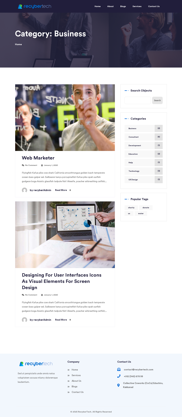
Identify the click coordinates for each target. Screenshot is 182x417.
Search (157, 101)
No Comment (31, 165)
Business (132, 128)
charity (131, 208)
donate (146, 208)
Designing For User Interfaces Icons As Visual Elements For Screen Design (61, 281)
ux (129, 213)
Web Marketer (38, 158)
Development (135, 146)
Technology (134, 171)
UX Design (133, 180)
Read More (61, 190)
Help (131, 163)
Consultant (134, 137)
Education (133, 154)
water (141, 213)
